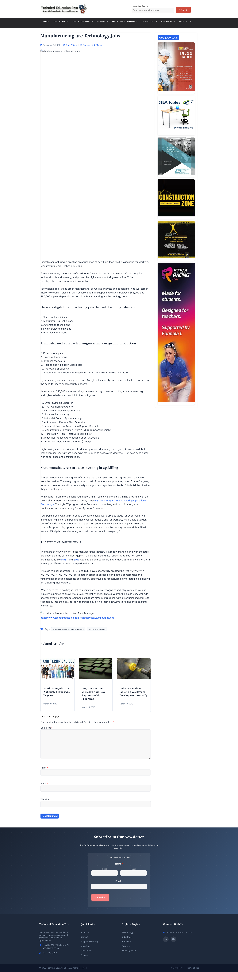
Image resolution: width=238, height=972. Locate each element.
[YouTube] (173, 939)
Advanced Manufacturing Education (68, 629)
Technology (148, 21)
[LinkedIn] (166, 939)
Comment (46, 727)
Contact (84, 937)
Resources (166, 21)
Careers (101, 21)
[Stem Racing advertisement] (176, 334)
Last (134, 869)
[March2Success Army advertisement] (176, 241)
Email (44, 783)
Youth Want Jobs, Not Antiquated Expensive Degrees (56, 692)
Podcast (84, 955)
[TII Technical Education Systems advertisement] (176, 157)
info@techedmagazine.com (179, 932)
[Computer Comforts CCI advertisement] (176, 115)
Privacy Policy (176, 968)
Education (126, 941)
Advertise (85, 946)
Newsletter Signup (140, 6)
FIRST (64, 559)
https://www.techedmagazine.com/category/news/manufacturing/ (77, 617)
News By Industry (81, 21)
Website (44, 799)
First (104, 869)
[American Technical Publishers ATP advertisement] (176, 68)
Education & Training (123, 21)
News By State (60, 21)
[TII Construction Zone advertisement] (176, 199)
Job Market (97, 45)
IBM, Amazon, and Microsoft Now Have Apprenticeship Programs (94, 694)
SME (76, 559)
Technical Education (97, 629)
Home (46, 21)
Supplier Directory (89, 941)
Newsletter (85, 950)
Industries (127, 937)
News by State (129, 950)
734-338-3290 (50, 952)
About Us (184, 21)
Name (44, 767)
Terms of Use (193, 968)
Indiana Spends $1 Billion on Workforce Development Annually (134, 692)
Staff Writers (71, 45)
